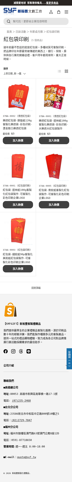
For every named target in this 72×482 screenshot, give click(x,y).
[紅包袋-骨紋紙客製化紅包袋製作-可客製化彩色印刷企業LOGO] (54, 166)
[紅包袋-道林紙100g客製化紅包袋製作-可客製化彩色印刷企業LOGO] (18, 166)
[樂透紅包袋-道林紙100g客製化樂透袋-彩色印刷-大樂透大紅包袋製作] (54, 96)
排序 (5, 68)
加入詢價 (18, 140)
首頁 (9, 31)
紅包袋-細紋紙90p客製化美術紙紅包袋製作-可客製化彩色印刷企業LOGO (18, 258)
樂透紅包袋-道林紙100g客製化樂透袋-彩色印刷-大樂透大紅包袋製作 (53, 124)
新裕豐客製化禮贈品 (20, 473)
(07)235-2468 (21, 400)
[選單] (66, 12)
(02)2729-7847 (21, 420)
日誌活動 (21, 31)
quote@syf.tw (26, 457)
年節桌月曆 (36, 31)
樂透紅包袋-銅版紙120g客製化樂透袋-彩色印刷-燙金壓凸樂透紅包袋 (17, 124)
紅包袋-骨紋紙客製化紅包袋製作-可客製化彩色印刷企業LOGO (54, 194)
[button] (59, 12)
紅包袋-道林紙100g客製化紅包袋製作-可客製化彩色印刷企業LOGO (17, 193)
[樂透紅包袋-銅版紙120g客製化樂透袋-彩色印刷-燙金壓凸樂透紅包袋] (18, 96)
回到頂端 (36, 288)
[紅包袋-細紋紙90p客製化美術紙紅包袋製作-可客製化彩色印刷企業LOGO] (18, 230)
